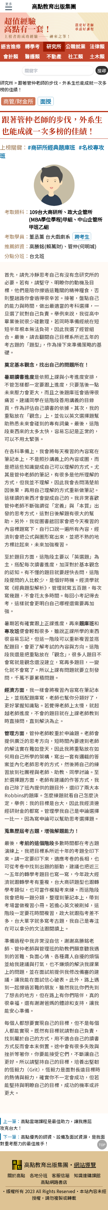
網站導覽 (85, 1165)
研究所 (54, 46)
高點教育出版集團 (54, 6)
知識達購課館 (87, 1175)
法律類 (97, 46)
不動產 (54, 56)
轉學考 (32, 46)
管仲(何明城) (82, 246)
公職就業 (76, 46)
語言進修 (11, 46)
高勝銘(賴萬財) (46, 246)
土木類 (97, 56)
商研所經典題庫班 (53, 147)
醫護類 (32, 56)
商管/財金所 (18, 101)
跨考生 (81, 236)
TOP (102, 1144)
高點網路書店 (54, 1182)
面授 (45, 101)
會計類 (10, 56)
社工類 (75, 56)
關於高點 (16, 1175)
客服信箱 (61, 1175)
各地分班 (38, 1175)
